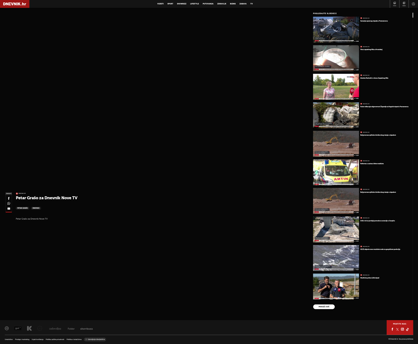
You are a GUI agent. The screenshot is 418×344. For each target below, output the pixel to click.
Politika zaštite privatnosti (55, 339)
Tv (251, 4)
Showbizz (181, 4)
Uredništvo (9, 339)
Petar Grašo (22, 208)
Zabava (243, 4)
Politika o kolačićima (74, 339)
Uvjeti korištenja (37, 339)
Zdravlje (221, 4)
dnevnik (36, 208)
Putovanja (208, 4)
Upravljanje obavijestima (96, 339)
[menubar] (413, 4)
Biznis (233, 4)
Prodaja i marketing (22, 339)
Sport (170, 4)
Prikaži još (324, 307)
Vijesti (160, 4)
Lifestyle (194, 4)
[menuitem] (413, 4)
